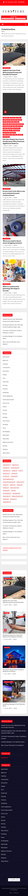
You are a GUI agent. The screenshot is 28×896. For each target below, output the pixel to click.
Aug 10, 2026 (8, 76)
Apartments (6, 117)
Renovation (12, 132)
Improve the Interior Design (8, 18)
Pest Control (17, 128)
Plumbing (5, 130)
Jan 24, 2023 (8, 197)
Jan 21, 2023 (8, 292)
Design (19, 119)
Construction (6, 119)
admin (15, 76)
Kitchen (20, 126)
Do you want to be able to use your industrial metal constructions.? (14, 193)
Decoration (14, 119)
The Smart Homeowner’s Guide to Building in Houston (13, 670)
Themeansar (14, 889)
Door (4, 378)
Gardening (12, 124)
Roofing (15, 134)
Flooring (5, 385)
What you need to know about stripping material (12, 242)
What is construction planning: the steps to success (11, 288)
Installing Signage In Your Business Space (12, 742)
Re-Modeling (16, 130)
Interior (15, 126)
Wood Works (6, 453)
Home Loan (6, 403)
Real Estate (5, 132)
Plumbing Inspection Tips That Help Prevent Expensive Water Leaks (12, 636)
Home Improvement (7, 126)
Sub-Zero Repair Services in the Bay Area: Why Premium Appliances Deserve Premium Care (13, 142)
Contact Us (16, 892)
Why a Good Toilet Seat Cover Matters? (13, 745)
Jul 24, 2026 (7, 639)
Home (3, 31)
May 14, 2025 (8, 145)
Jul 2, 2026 (7, 673)
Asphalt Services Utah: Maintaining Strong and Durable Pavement (12, 72)
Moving (5, 128)
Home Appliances (19, 124)
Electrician (6, 381)
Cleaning (19, 117)
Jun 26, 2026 (8, 708)
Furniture (5, 124)
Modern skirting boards (20, 18)
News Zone (23, 888)
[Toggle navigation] (25, 24)
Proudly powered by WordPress (9, 888)
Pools (10, 130)
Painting (10, 128)
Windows (20, 134)
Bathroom (12, 117)
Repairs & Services (7, 134)
